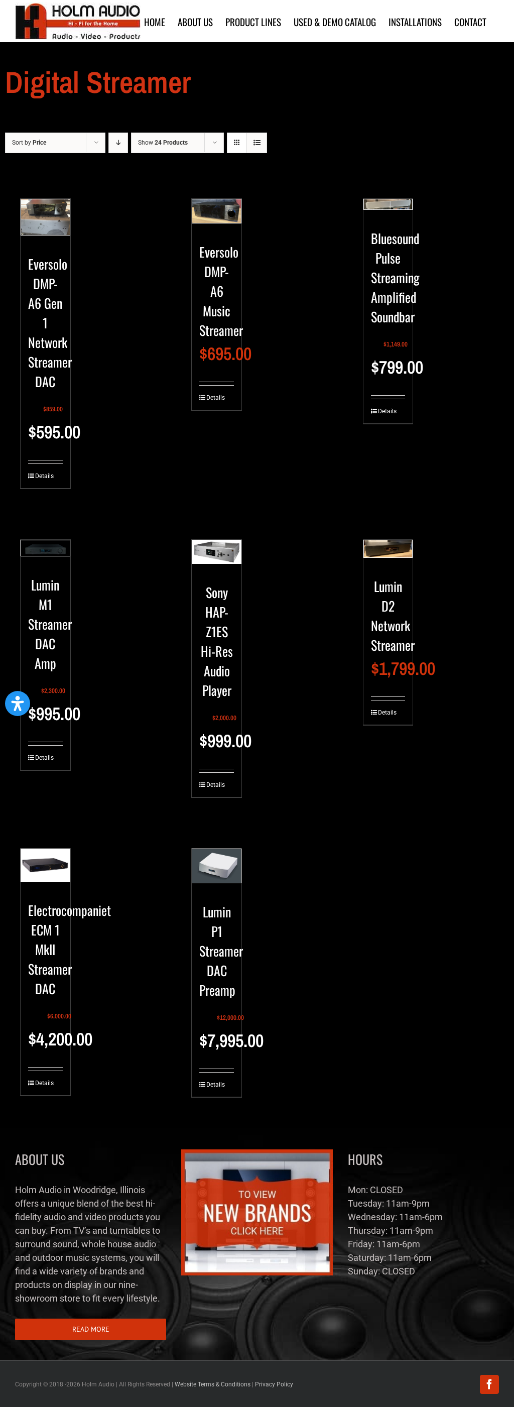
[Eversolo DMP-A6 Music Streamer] (216, 215)
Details (40, 476)
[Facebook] (489, 1384)
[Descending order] (118, 143)
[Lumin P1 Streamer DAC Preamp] (216, 870)
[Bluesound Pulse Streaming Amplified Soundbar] (388, 208)
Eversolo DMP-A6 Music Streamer (221, 291)
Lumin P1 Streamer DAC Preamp (221, 951)
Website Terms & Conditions (212, 1384)
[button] (17, 703)
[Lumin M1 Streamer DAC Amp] (45, 552)
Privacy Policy (274, 1384)
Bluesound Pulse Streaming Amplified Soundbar (395, 277)
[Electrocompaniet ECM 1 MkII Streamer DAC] (45, 869)
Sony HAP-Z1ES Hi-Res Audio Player (217, 641)
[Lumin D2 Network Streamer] (388, 553)
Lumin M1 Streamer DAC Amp (50, 624)
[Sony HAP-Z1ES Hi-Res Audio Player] (216, 556)
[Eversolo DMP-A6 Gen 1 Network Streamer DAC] (45, 221)
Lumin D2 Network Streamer (393, 615)
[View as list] (257, 143)
